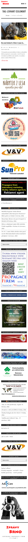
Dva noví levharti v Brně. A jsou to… (12, 43)
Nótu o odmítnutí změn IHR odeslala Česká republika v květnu (13, 225)
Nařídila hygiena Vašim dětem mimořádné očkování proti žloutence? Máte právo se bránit (13, 213)
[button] (23, 3)
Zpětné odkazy (5, 468)
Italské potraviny (6, 473)
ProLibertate (15, 208)
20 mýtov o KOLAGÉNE (9, 410)
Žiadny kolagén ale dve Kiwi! (11, 413)
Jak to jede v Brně (7, 436)
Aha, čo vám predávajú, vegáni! (11, 405)
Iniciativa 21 (5, 428)
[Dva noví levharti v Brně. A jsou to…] (14, 31)
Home (7, 15)
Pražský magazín (6, 470)
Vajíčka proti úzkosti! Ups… (10, 418)
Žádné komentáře (5, 49)
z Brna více (4, 60)
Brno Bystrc (13, 47)
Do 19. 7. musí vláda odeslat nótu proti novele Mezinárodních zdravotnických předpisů (14, 233)
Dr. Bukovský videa (15, 401)
